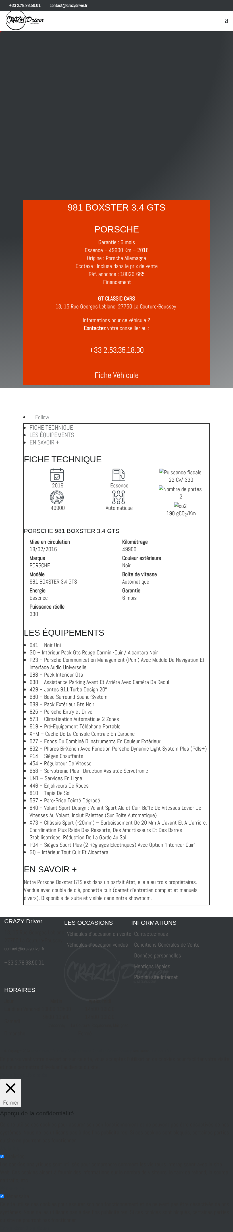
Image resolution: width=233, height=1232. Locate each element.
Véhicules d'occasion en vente (99, 934)
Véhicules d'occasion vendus (97, 944)
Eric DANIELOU (160, 1050)
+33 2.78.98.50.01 (24, 5)
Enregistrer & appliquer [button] (24, 1228)
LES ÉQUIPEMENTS (52, 435)
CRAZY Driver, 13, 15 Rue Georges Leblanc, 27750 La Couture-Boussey (81, 1050)
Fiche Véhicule (117, 375)
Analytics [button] (9, 1148)
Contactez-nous (151, 934)
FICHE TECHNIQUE (51, 427)
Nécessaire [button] (12, 1188)
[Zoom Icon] (39, 187)
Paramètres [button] (12, 1075)
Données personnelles (157, 955)
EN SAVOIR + (44, 442)
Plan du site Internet (156, 977)
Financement (117, 282)
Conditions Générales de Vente (166, 944)
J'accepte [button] (36, 1075)
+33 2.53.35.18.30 (116, 350)
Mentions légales (152, 966)
